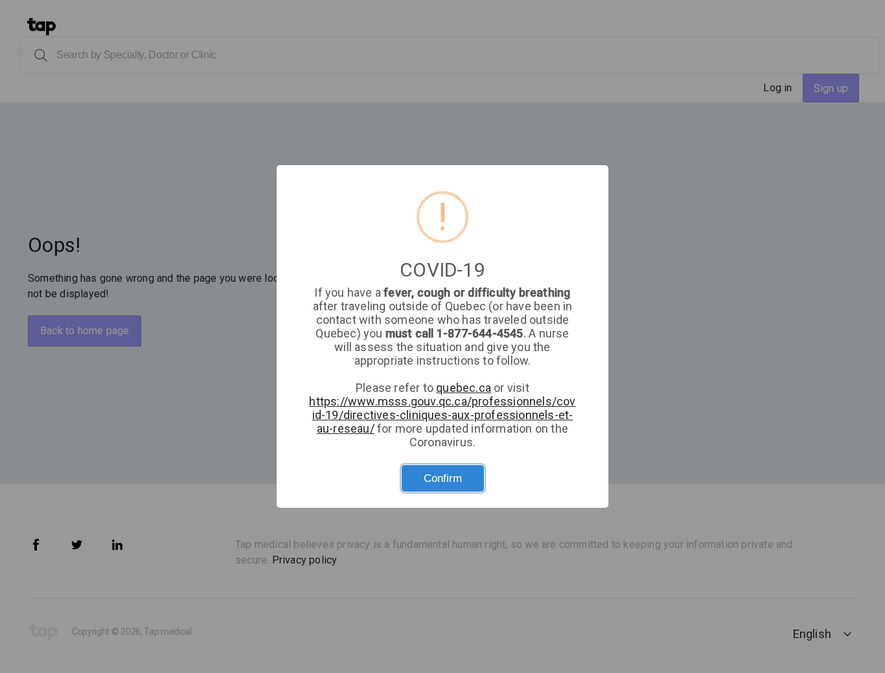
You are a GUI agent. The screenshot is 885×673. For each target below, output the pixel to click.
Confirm (443, 478)
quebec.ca (463, 387)
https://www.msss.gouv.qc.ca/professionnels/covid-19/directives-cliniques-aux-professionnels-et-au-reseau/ (442, 414)
